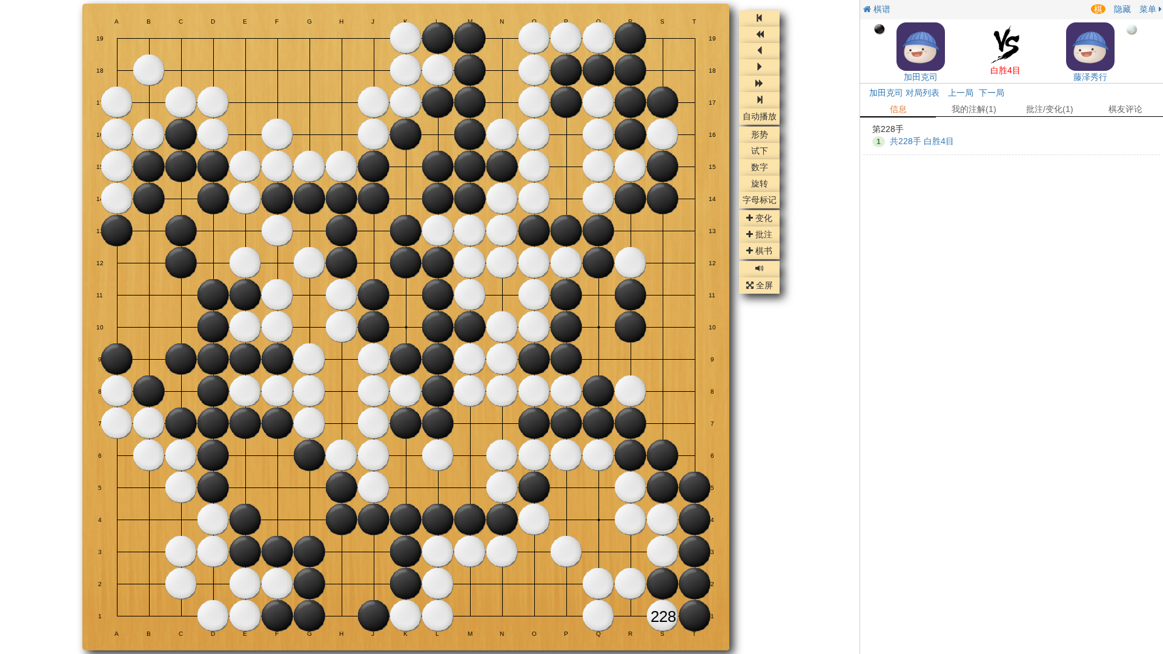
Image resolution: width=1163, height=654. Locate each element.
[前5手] (759, 35)
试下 (759, 151)
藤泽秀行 (1090, 77)
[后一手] (759, 67)
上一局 (960, 92)
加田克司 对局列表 (904, 92)
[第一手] (759, 18)
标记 (760, 200)
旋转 (759, 184)
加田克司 (921, 77)
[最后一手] (759, 100)
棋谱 (880, 9)
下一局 (991, 92)
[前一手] (759, 51)
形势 (759, 135)
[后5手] (759, 84)
